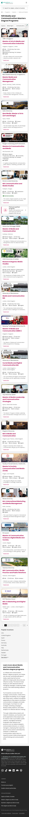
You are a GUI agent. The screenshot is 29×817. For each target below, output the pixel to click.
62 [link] (24, 625)
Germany (3, 643)
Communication (20, 25)
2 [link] (8, 625)
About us (3, 782)
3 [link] (11, 625)
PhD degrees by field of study (8, 805)
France (3, 640)
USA (2, 633)
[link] (27, 625)
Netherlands (5, 650)
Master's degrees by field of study (9, 799)
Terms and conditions (6, 813)
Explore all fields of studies (8, 796)
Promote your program (7, 785)
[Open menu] (26, 2)
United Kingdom (6, 635)
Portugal (3, 655)
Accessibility (22, 813)
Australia (3, 645)
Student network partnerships (8, 788)
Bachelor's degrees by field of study (10, 802)
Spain (2, 638)
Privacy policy (15, 813)
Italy (2, 648)
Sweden (3, 652)
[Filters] (26, 25)
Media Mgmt (10, 25)
